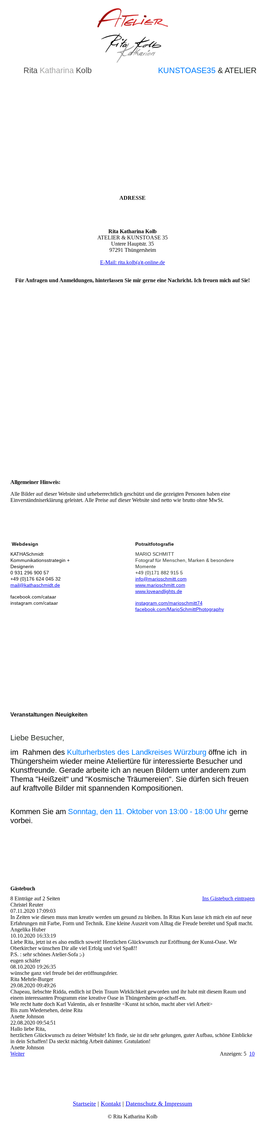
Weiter (17, 1054)
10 (252, 1054)
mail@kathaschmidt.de (35, 585)
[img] (132, 34)
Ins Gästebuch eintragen (228, 898)
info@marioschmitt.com (161, 579)
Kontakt (111, 1103)
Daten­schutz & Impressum (159, 1103)
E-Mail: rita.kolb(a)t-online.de (132, 262)
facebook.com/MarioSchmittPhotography (179, 609)
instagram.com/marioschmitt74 (169, 603)
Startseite (84, 1103)
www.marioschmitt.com (160, 585)
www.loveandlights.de (158, 591)
